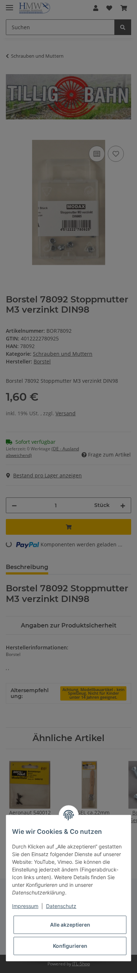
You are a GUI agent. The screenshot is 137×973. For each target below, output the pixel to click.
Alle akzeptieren (70, 925)
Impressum (25, 906)
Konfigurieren (70, 946)
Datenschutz (61, 906)
